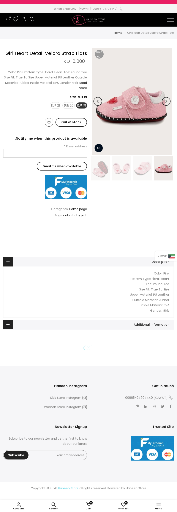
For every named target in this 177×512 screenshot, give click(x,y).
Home (118, 33)
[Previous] (166, 101)
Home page (78, 209)
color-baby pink (75, 215)
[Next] (97, 101)
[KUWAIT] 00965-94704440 (146, 398)
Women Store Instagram (62, 407)
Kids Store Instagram (65, 398)
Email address (75, 146)
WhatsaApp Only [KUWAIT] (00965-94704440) (85, 9)
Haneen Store (136, 488)
